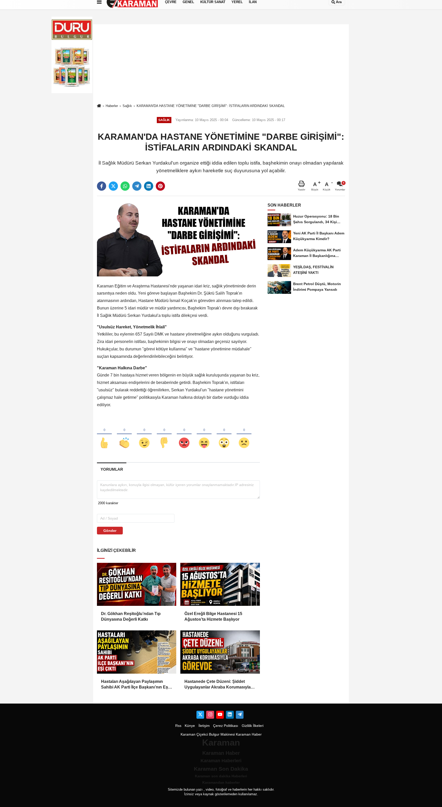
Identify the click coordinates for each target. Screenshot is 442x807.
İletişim (204, 726)
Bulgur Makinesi (222, 734)
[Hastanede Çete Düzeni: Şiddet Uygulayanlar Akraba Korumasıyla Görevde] (220, 651)
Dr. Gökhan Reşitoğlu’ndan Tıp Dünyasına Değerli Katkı (131, 616)
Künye (190, 726)
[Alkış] (124, 434)
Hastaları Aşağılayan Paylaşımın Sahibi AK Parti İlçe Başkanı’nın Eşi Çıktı (135, 684)
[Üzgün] (244, 434)
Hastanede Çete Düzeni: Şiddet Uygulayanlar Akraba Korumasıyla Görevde (217, 684)
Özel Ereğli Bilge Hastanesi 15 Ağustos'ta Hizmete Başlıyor (213, 616)
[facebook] (101, 186)
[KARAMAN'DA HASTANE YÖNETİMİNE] (178, 238)
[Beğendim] (104, 434)
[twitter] (113, 186)
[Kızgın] (184, 434)
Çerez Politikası (225, 726)
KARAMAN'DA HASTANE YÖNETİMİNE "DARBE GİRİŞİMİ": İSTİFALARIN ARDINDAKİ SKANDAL (211, 106)
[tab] (111, 469)
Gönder (109, 531)
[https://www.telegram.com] (240, 714)
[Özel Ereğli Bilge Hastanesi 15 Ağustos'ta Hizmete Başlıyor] (220, 584)
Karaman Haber (249, 734)
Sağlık (127, 106)
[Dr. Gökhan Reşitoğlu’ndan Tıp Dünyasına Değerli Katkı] (136, 584)
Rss (178, 726)
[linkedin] (148, 186)
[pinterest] (160, 186)
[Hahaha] (204, 434)
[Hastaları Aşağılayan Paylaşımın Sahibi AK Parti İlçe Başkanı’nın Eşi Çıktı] (136, 651)
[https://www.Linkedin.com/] (230, 714)
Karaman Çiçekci (194, 734)
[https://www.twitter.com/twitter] (200, 714)
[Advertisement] (221, 64)
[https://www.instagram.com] (210, 714)
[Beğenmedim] (164, 434)
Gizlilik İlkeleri (252, 726)
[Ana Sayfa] (99, 106)
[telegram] (136, 186)
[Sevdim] (144, 434)
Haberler (112, 106)
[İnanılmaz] (224, 434)
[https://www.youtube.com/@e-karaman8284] (220, 714)
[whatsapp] (125, 186)
